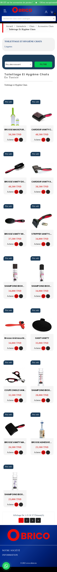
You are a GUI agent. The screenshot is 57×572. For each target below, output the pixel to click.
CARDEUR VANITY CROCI (43, 129)
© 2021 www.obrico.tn (28, 563)
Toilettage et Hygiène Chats (23, 41)
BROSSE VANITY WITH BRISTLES (20, 233)
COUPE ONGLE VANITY (15, 390)
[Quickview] (21, 140)
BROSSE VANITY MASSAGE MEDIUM (21, 442)
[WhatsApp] (6, 566)
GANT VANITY (42, 338)
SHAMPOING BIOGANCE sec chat (21, 285)
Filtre (43, 64)
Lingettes (8, 47)
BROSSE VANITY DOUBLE (16, 181)
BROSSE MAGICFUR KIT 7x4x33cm (21, 129)
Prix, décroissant (18, 64)
